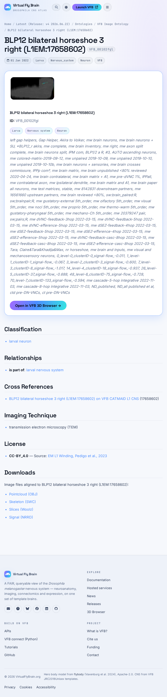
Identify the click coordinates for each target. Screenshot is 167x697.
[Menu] (107, 7)
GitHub (9, 655)
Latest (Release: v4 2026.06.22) (43, 24)
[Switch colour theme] (66, 7)
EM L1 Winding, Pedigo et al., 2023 (77, 456)
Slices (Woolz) (21, 509)
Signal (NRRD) (21, 517)
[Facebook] (37, 609)
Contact (93, 655)
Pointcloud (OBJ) (23, 494)
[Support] (8, 609)
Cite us (92, 639)
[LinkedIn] (46, 609)
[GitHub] (56, 609)
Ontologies (83, 24)
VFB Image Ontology (113, 24)
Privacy (9, 687)
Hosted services (99, 588)
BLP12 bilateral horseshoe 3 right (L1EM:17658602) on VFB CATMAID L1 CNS (74, 398)
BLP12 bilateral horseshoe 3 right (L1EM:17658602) (50, 30)
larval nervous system (44, 370)
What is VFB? (97, 631)
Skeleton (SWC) (22, 502)
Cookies (26, 687)
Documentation (98, 580)
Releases (94, 604)
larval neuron (20, 341)
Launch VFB (84, 7)
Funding (93, 647)
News (91, 596)
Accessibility (46, 687)
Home (7, 24)
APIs (7, 631)
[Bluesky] (27, 609)
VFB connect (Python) (21, 639)
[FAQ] (18, 609)
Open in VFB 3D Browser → (38, 305)
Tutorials (11, 647)
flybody (79, 674)
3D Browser (96, 612)
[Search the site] (56, 7)
